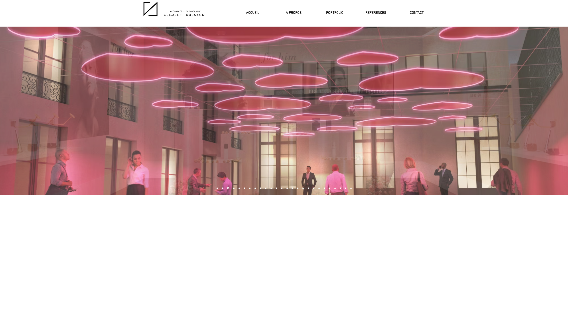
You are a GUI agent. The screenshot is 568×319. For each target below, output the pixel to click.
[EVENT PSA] (324, 188)
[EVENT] (217, 188)
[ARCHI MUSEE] (340, 188)
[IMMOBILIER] (319, 188)
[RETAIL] (292, 188)
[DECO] (287, 188)
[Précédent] (5, 111)
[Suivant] (562, 111)
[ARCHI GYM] (329, 188)
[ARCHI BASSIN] (265, 188)
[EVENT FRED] (228, 188)
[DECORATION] (276, 188)
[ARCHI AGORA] (249, 188)
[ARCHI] (234, 188)
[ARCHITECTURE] (351, 188)
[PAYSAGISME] (260, 188)
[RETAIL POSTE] (244, 188)
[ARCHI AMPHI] (281, 188)
